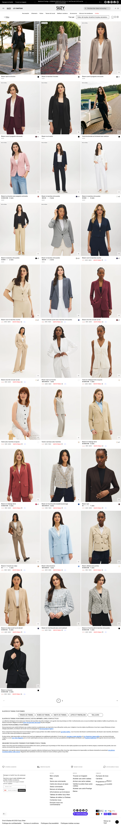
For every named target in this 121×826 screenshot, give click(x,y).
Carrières (99, 779)
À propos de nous (102, 776)
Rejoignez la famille (7, 2)
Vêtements (34, 13)
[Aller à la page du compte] (115, 8)
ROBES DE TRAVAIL (43, 715)
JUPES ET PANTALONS (78, 715)
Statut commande (56, 787)
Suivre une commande (58, 781)
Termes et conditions (31, 823)
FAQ (51, 779)
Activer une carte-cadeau (82, 781)
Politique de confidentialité (11, 823)
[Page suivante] (117, 700)
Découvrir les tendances (86, 13)
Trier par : (71, 17)
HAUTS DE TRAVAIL (60, 715)
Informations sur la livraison (60, 792)
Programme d (104, 781)
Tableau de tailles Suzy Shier (60, 795)
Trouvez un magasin (80, 776)
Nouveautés (25, 13)
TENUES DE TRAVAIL (26, 715)
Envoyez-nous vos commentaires (56, 803)
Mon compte (54, 776)
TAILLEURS (95, 715)
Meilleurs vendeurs (62, 13)
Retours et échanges (57, 789)
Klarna (75, 791)
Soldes (97, 13)
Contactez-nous (55, 800)
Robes (41, 13)
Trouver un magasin (20, 2)
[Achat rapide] (38, 72)
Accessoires (73, 13)
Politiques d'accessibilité (50, 823)
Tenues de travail (50, 13)
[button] (35, 2)
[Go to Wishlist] (113, 8)
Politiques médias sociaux (70, 823)
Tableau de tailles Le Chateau (60, 797)
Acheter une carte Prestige (82, 788)
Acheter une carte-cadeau (82, 779)
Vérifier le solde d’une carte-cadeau (83, 785)
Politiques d (104, 784)
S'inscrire (22, 790)
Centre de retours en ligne (59, 784)
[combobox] (97, 8)
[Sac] (118, 8)
